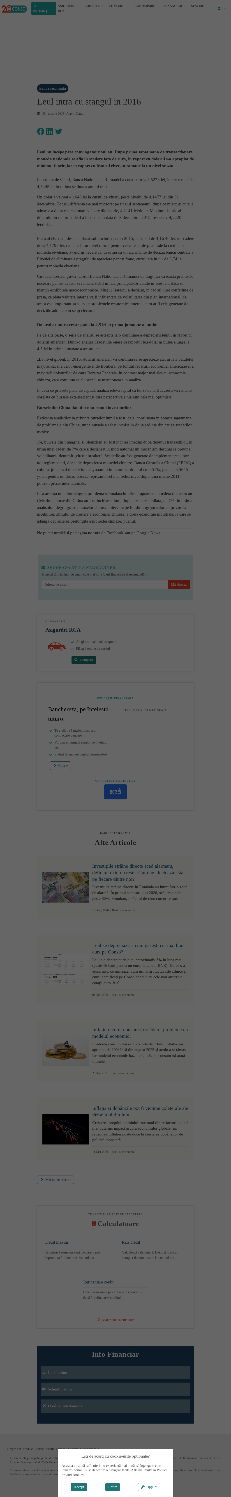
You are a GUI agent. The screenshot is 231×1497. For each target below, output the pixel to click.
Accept (79, 1487)
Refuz (112, 1487)
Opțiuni (151, 1487)
